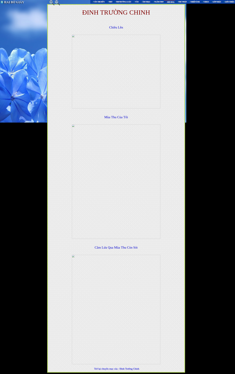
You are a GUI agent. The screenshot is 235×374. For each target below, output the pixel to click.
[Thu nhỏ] (57, 2)
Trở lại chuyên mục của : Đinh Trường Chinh (116, 368)
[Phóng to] (52, 2)
